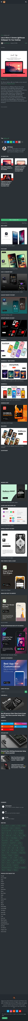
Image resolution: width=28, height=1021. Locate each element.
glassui (11, 840)
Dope (19, 835)
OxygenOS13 (15, 860)
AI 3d (19, 825)
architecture (17, 828)
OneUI (15, 857)
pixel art (8, 862)
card (15, 833)
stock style (9, 865)
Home (2, 35)
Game (21, 838)
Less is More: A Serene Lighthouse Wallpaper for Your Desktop (6, 168)
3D (2, 825)
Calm (2, 916)
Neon (3, 852)
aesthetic (13, 825)
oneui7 (20, 857)
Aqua (2, 879)
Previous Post (4, 223)
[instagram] (11, 1011)
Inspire (2, 887)
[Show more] (22, 142)
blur (7, 833)
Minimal (3, 850)
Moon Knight (3, 877)
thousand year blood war (7, 867)
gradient (19, 842)
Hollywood (4, 845)
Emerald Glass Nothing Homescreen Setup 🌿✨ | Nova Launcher (13, 752)
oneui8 (3, 860)
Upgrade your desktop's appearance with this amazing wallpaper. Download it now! (20, 168)
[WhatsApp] (11, 142)
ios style (3, 847)
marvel (22, 847)
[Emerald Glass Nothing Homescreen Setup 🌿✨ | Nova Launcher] (14, 741)
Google (2, 875)
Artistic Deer (3, 931)
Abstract (7, 825)
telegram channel (11, 83)
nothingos (16, 855)
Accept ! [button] (4, 1018)
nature (22, 850)
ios (20, 845)
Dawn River (3, 889)
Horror (10, 845)
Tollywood (16, 867)
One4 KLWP (3, 908)
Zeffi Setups (10, 147)
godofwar (17, 840)
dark (3, 835)
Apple (2, 895)
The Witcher (3, 927)
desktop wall (6, 35)
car (11, 833)
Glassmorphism (5, 840)
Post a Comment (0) (14, 219)
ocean (11, 857)
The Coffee (3, 914)
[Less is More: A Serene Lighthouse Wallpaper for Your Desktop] (7, 161)
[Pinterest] (16, 142)
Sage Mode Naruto (5, 923)
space (3, 865)
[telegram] (17, 1011)
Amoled (23, 825)
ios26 (8, 847)
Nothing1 (4, 855)
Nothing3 (10, 855)
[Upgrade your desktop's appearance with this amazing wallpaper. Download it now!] (21, 161)
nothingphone (4, 857)
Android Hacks (5, 828)
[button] (1, 2)
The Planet (3, 910)
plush (13, 862)
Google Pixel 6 (5, 842)
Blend (2, 902)
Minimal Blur (3, 906)
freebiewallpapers (14, 838)
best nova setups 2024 (6, 830)
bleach (3, 833)
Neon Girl (3, 918)
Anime (11, 828)
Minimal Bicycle (4, 922)
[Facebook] (5, 142)
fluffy (24, 835)
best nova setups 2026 (18, 830)
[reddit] (14, 1011)
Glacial (2, 904)
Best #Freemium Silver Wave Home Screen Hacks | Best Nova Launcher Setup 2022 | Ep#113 (13, 715)
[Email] (19, 142)
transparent (23, 867)
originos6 (8, 860)
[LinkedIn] (14, 142)
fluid (3, 838)
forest (7, 838)
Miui (12, 850)
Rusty (2, 891)
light (17, 847)
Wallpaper (9, 870)
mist (8, 850)
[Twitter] (8, 142)
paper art (22, 860)
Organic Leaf (3, 929)
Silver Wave (3, 893)
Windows (15, 870)
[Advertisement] (14, 19)
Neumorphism (14, 852)
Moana (17, 850)
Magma (2, 883)
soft (23, 862)
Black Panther (4, 920)
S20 (2, 897)
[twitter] (8, 1011)
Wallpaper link (4, 79)
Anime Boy (3, 912)
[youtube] (20, 1011)
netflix (8, 852)
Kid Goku (3, 925)
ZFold (2, 881)
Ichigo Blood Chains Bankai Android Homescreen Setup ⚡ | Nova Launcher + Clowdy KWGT (18, 766)
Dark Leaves (3, 899)
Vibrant (3, 870)
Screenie (18, 862)
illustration (16, 845)
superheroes (15, 865)
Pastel (3, 862)
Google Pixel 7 (13, 842)
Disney (14, 835)
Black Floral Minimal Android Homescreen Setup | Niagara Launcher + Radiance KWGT (17, 759)
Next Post (24, 223)
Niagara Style (22, 852)
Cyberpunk (20, 833)
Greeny (2, 885)
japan (13, 847)
